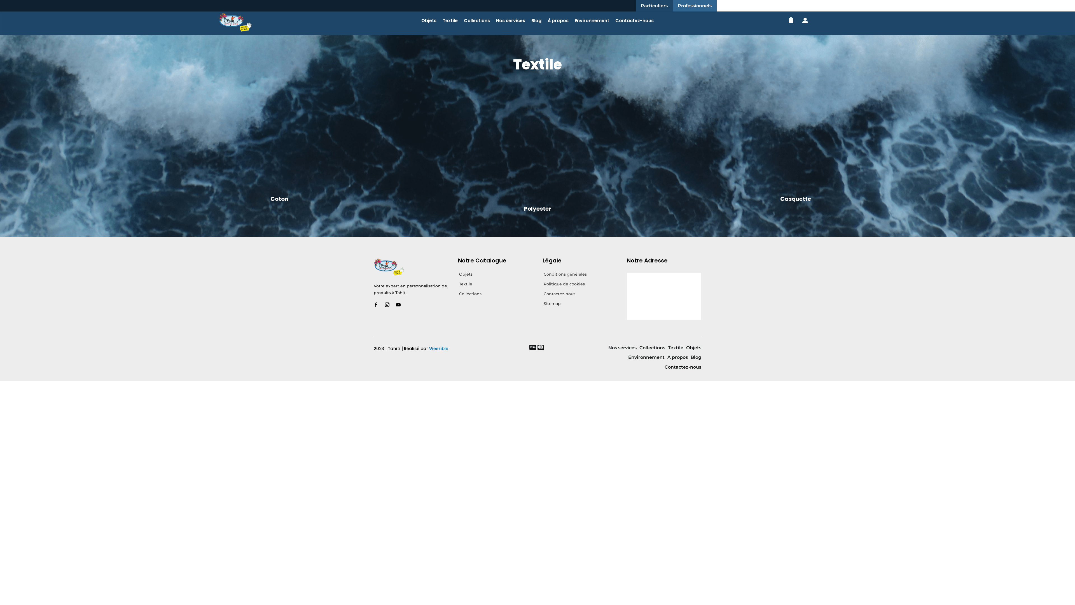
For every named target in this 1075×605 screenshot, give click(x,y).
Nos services (510, 21)
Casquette (795, 199)
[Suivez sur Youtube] (398, 304)
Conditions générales (565, 274)
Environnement (592, 21)
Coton (279, 199)
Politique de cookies (564, 284)
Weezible (438, 349)
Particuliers (654, 5)
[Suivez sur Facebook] (375, 304)
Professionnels (695, 5)
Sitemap (552, 303)
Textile (450, 21)
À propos (558, 21)
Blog (536, 21)
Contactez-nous (634, 21)
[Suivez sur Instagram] (387, 304)
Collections (477, 21)
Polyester (537, 209)
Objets (428, 21)
